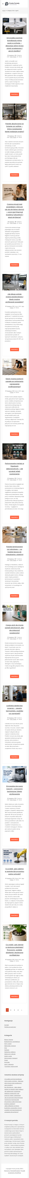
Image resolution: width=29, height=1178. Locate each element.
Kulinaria (6, 1050)
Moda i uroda (8, 1056)
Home (3, 10)
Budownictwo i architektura (12, 1042)
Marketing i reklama (9, 1052)
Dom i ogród (13, 57)
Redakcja (11, 55)
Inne (5, 1048)
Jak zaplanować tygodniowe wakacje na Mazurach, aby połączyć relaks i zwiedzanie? (12, 1093)
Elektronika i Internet (10, 1046)
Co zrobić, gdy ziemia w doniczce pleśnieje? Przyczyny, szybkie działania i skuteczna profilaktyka (14, 950)
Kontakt (6, 1025)
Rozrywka (7, 1062)
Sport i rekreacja (9, 1064)
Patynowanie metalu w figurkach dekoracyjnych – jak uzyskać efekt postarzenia (14, 468)
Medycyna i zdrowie (9, 1054)
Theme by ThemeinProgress (12, 1171)
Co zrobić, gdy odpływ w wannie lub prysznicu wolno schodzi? (14, 871)
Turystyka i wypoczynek (11, 1066)
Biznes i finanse (8, 1039)
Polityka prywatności (10, 1027)
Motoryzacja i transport (10, 1058)
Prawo (6, 1060)
